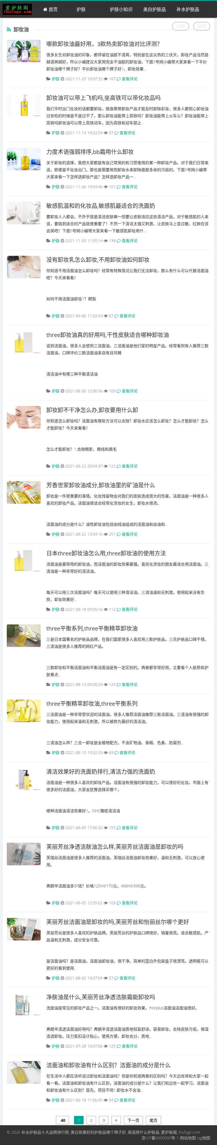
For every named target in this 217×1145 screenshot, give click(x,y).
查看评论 (129, 78)
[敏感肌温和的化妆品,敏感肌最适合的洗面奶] (24, 213)
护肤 (81, 9)
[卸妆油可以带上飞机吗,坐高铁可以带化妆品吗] (24, 105)
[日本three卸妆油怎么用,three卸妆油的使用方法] (24, 560)
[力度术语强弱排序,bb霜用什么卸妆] (24, 159)
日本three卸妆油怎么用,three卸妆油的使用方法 (106, 553)
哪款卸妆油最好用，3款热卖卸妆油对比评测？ (104, 44)
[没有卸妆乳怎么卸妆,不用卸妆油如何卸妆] (24, 267)
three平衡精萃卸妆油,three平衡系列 (92, 703)
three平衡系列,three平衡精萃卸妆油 (92, 628)
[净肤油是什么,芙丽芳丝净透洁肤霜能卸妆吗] (24, 1004)
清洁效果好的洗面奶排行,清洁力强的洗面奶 (100, 771)
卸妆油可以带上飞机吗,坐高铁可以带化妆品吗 (103, 98)
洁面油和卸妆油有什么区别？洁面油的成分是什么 (108, 1065)
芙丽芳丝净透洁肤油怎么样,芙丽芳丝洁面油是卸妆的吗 (114, 847)
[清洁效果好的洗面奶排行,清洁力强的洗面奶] (24, 779)
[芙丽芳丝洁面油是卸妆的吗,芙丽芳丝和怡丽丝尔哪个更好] (24, 929)
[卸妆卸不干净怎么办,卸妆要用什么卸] (24, 417)
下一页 (133, 1120)
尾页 (153, 1120)
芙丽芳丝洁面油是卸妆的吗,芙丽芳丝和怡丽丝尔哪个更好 (117, 922)
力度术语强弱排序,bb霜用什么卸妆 (90, 152)
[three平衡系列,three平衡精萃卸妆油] (24, 635)
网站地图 (188, 1137)
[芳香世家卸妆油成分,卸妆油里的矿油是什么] (24, 492)
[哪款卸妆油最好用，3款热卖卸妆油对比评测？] (24, 51)
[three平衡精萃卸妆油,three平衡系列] (24, 710)
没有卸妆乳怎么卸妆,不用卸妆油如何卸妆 (97, 260)
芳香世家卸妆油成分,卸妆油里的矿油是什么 (100, 485)
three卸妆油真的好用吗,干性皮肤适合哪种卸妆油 (107, 335)
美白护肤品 (154, 9)
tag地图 (203, 1137)
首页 (52, 9)
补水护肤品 (188, 9)
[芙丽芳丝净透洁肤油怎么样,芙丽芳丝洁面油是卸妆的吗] (24, 854)
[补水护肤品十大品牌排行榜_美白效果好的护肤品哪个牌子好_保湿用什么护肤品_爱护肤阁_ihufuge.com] (19, 9)
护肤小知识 (121, 9)
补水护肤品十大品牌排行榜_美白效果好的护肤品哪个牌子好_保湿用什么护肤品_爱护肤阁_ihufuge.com (110, 1132)
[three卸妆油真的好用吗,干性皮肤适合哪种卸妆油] (24, 342)
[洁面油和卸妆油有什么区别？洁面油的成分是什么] (24, 1072)
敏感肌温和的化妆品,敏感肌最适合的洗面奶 (100, 206)
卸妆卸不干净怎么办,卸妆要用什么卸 (92, 410)
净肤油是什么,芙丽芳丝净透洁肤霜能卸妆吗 (100, 997)
